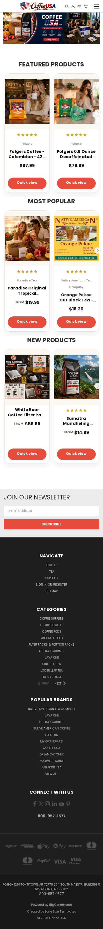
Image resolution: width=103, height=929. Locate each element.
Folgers (51, 735)
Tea (51, 571)
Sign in (41, 584)
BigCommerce (60, 905)
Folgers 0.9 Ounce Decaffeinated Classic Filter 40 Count (76, 154)
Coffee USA (51, 748)
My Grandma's (51, 741)
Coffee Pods (51, 631)
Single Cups (51, 664)
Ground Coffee (52, 638)
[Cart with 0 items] (85, 6)
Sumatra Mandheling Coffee (76, 421)
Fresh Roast (52, 677)
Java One (51, 657)
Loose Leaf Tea (51, 670)
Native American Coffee (51, 728)
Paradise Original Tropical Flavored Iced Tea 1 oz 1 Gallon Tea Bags (27, 291)
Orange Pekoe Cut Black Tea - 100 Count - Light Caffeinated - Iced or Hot (76, 297)
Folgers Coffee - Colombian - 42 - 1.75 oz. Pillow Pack (27, 154)
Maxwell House (52, 761)
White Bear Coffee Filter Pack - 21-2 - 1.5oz (27, 412)
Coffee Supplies (52, 618)
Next (97, 112)
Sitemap (52, 591)
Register (60, 584)
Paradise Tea (52, 767)
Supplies (51, 578)
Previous (5, 112)
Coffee (51, 565)
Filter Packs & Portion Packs (51, 644)
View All (51, 774)
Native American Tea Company (51, 709)
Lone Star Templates (60, 911)
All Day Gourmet (51, 651)
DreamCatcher (52, 754)
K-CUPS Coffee (51, 625)
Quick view (27, 182)
